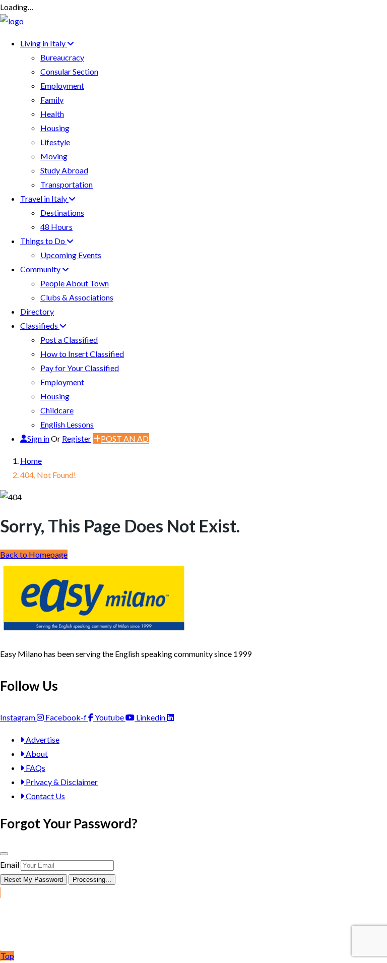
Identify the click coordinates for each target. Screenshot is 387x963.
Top (7, 955)
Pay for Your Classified (79, 368)
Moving (54, 156)
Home (31, 460)
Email (9, 864)
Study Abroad (64, 170)
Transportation (66, 184)
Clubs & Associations (76, 297)
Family (51, 99)
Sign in (38, 438)
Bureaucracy (62, 57)
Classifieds (39, 325)
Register (76, 438)
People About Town (74, 283)
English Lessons (67, 424)
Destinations (62, 212)
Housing (55, 128)
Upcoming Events (70, 255)
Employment (62, 85)
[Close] (4, 853)
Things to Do (43, 241)
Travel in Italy (44, 198)
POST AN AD (125, 438)
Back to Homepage (34, 554)
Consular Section (69, 71)
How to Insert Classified (82, 353)
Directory (37, 311)
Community (41, 269)
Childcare (57, 410)
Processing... (92, 879)
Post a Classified (69, 339)
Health (52, 113)
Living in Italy (43, 43)
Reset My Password (33, 879)
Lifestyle (55, 142)
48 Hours (56, 226)
